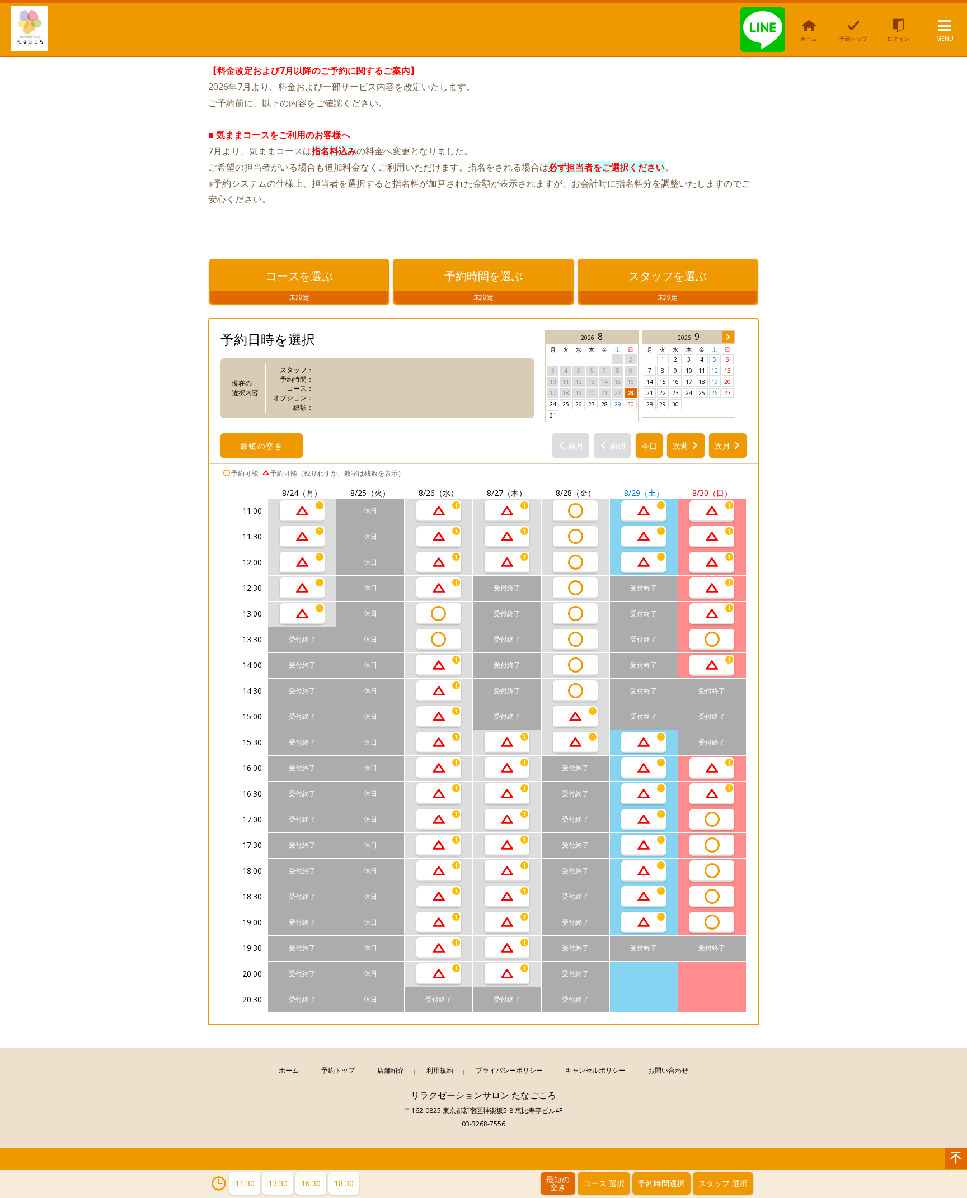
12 (714, 371)
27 (591, 404)
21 (649, 393)
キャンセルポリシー (595, 1071)
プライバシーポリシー (509, 1071)
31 (553, 415)
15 (662, 382)
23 (630, 393)
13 (727, 371)
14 (649, 382)
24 (553, 404)
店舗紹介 (390, 1071)
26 (578, 404)
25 (565, 404)
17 (689, 382)
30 (630, 404)
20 (727, 382)
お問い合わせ (668, 1071)
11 (701, 371)
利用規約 (439, 1071)
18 (701, 382)
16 (675, 382)
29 (617, 404)
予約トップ (338, 1071)
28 (604, 404)
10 (689, 371)
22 (662, 393)
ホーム (289, 1071)
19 (714, 382)
